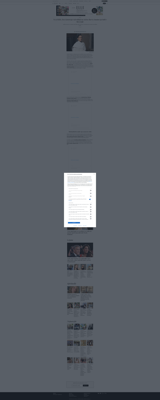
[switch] (90, 190)
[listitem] (80, 188)
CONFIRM (74, 222)
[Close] (94, 174)
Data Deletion (75, 225)
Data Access (80, 225)
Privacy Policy (85, 225)
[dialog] (80, 200)
